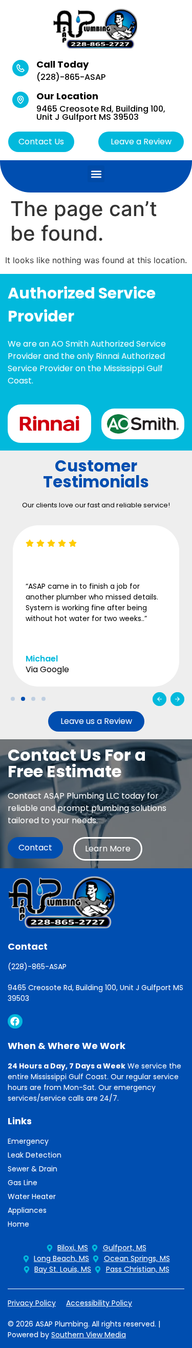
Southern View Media (88, 1335)
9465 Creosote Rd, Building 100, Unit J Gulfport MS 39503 (100, 113)
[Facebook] (15, 1021)
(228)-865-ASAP (70, 77)
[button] (96, 173)
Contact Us (41, 141)
